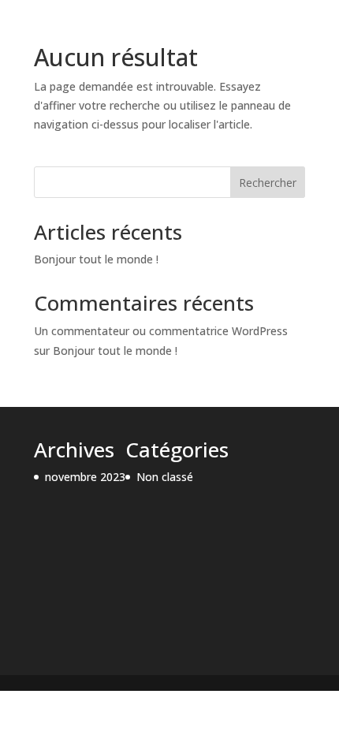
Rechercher (267, 182)
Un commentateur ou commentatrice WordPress (161, 330)
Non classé (164, 476)
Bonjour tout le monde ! (96, 259)
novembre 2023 (85, 476)
